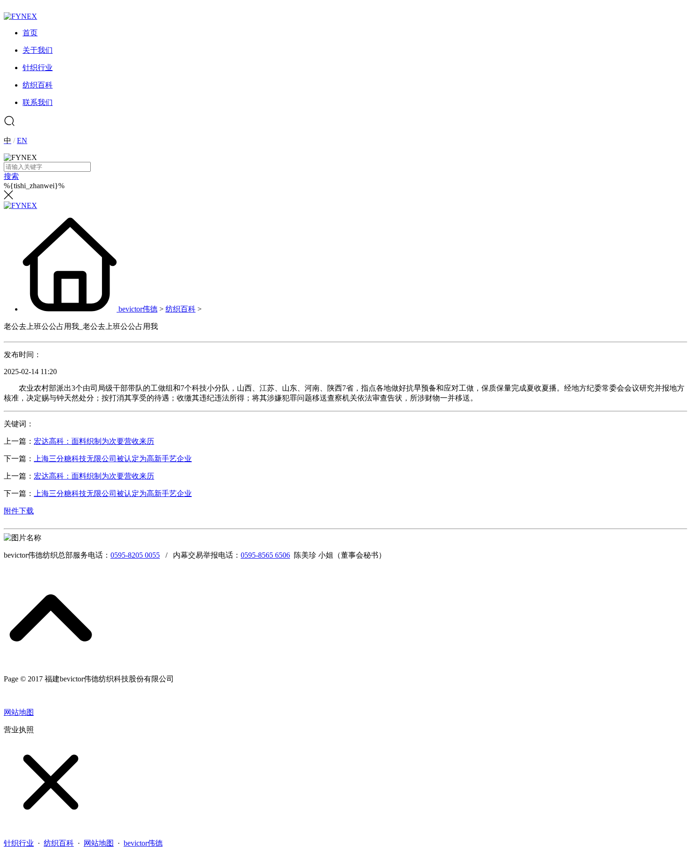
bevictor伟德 (137, 309)
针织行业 (19, 843)
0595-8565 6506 (265, 555)
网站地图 (19, 712)
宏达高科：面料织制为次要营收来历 (94, 441)
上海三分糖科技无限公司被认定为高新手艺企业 (113, 459)
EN (22, 140)
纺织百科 (180, 309)
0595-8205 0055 (135, 555)
